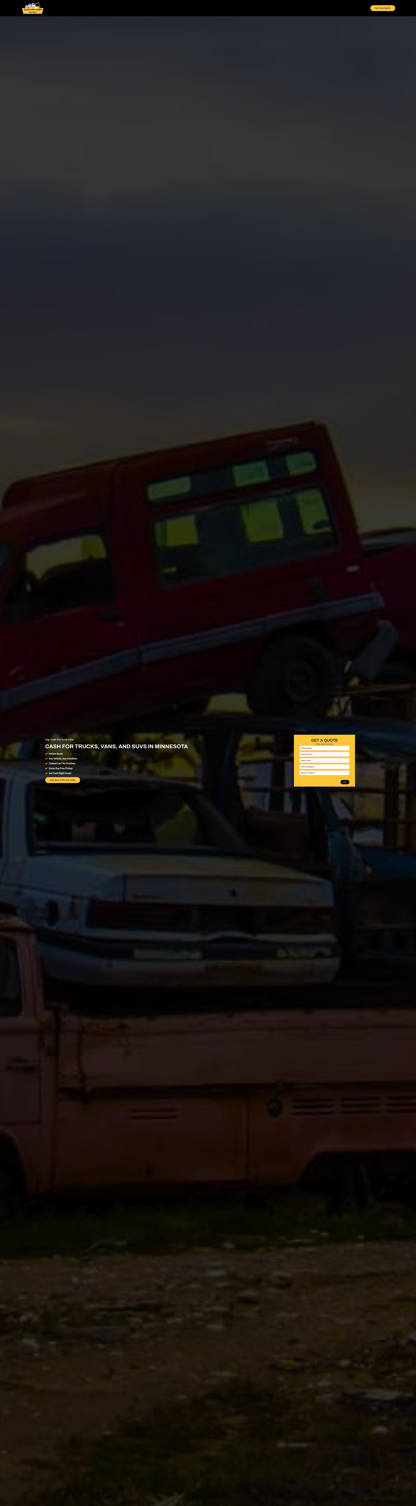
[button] (345, 782)
